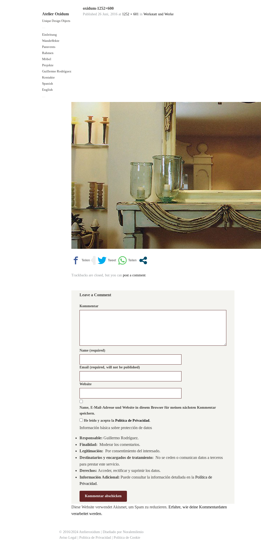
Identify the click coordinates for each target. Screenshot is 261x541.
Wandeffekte (50, 41)
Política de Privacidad (132, 420)
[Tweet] (107, 260)
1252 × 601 (130, 14)
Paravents (48, 47)
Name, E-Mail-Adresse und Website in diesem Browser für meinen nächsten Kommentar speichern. (148, 410)
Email (110, 367)
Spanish (47, 83)
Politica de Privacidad (95, 537)
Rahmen (48, 53)
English (47, 90)
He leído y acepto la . (116, 420)
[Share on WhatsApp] (127, 260)
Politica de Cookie (127, 537)
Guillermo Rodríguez (56, 71)
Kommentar (89, 306)
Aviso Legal (67, 537)
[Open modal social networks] (143, 260)
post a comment (134, 275)
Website (86, 384)
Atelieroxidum (89, 532)
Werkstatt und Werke (158, 14)
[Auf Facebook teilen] (80, 260)
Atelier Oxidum (55, 14)
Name (92, 350)
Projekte (48, 65)
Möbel (46, 59)
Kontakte (48, 77)
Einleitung (49, 34)
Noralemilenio (133, 532)
